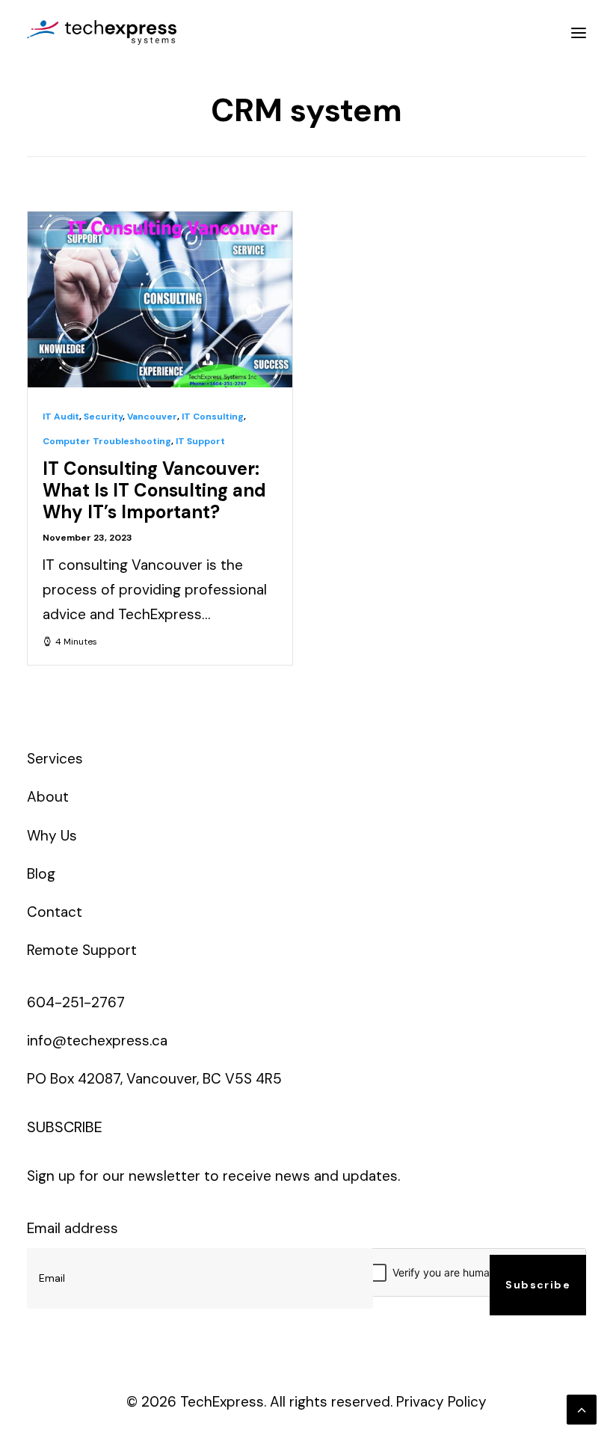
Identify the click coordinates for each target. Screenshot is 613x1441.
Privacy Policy (441, 1401)
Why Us (52, 835)
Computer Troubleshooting (107, 441)
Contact (54, 912)
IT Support (200, 441)
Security (103, 417)
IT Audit (61, 417)
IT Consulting (213, 417)
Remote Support (82, 950)
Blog (41, 873)
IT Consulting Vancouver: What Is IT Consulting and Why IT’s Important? (154, 490)
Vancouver (152, 417)
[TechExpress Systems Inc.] (101, 32)
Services (55, 758)
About (48, 796)
